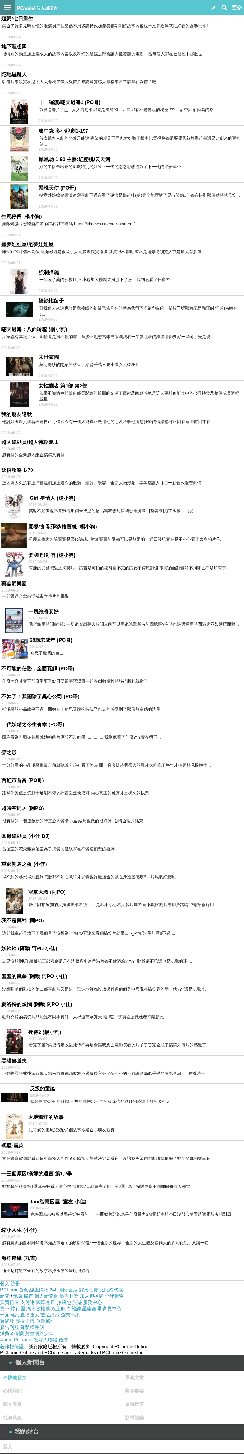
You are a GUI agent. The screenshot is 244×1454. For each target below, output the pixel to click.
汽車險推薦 (38, 1308)
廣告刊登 (69, 1296)
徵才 (63, 1339)
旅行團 (18, 1308)
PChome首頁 (14, 1289)
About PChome (16, 1339)
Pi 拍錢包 (61, 1302)
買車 (5, 1308)
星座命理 (91, 1308)
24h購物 (58, 1289)
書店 (73, 1289)
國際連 (43, 1302)
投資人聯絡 (45, 1339)
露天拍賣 (88, 1289)
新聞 (5, 1296)
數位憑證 (50, 1314)
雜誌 (76, 1308)
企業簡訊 (70, 1314)
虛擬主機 (25, 1321)
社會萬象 (12, 1417)
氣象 (18, 1296)
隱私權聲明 (32, 1327)
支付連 (27, 1302)
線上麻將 (60, 1308)
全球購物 (114, 1296)
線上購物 (39, 1289)
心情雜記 (12, 1390)
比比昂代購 (111, 1289)
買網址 (7, 1321)
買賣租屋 (9, 1302)
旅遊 (77, 1302)
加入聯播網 (92, 1296)
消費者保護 (12, 1333)
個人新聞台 (46, 1296)
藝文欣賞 (12, 1404)
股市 (28, 1296)
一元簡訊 (9, 1314)
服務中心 (92, 1302)
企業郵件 (45, 1321)
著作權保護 (12, 1346)
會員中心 (111, 1308)
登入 (5, 1283)
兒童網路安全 (39, 1333)
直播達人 (29, 1314)
